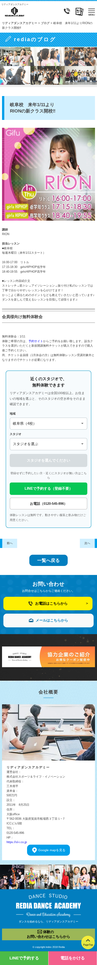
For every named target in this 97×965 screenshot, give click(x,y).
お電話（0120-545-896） (48, 503)
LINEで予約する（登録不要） (49, 488)
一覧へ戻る (48, 560)
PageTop (88, 944)
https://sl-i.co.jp (17, 842)
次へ (87, 543)
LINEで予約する (24, 958)
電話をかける (72, 958)
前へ (10, 543)
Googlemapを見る (51, 850)
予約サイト (35, 341)
